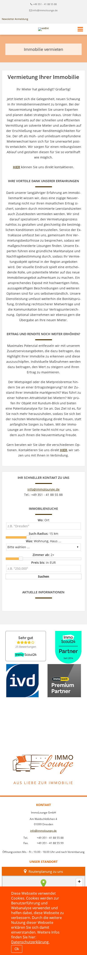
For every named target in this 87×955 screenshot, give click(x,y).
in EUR (43, 562)
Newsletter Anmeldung (15, 19)
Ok (16, 948)
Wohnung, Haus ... (43, 541)
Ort (43, 520)
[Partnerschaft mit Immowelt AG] (64, 680)
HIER (16, 167)
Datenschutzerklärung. (30, 942)
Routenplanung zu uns (46, 871)
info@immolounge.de (45, 10)
